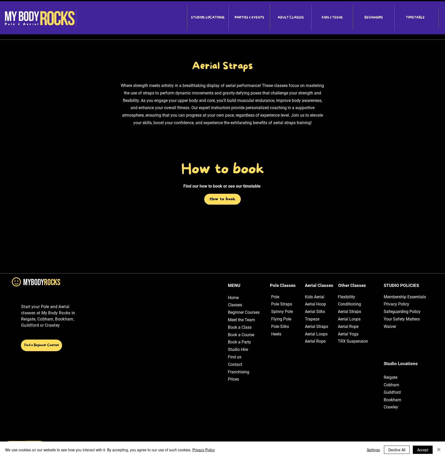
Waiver (390, 326)
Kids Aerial (314, 296)
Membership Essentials (405, 296)
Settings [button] (373, 449)
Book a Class (240, 327)
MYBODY (41, 282)
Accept (422, 449)
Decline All (396, 449)
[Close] (439, 450)
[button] (207, 17)
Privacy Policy (396, 304)
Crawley (391, 407)
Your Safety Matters (402, 319)
